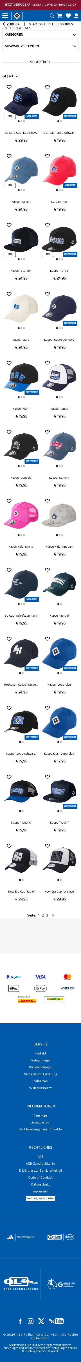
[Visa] (40, 977)
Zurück (13, 24)
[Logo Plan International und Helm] (52, 1239)
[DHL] (27, 999)
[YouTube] (56, 1321)
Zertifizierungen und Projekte (40, 1129)
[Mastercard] (67, 977)
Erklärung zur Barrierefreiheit (40, 1170)
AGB (41, 1156)
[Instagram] (30, 1321)
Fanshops (40, 1115)
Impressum (41, 1191)
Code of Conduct (40, 1177)
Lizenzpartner (40, 1122)
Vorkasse (67, 988)
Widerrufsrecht (40, 1088)
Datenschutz (40, 1184)
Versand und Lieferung (40, 1074)
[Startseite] (16, 15)
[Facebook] (20, 1321)
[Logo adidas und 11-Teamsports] (10, 1239)
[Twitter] (41, 1321)
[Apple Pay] (13, 988)
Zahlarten (40, 1081)
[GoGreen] (54, 999)
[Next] (52, 915)
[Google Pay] (40, 988)
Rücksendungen (40, 1067)
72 (17, 76)
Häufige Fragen (40, 1060)
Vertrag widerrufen (40, 1198)
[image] (21, 113)
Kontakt (40, 1053)
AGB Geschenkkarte (40, 1163)
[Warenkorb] (59, 15)
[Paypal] (13, 977)
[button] (19, 121)
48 (11, 76)
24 (4, 76)
